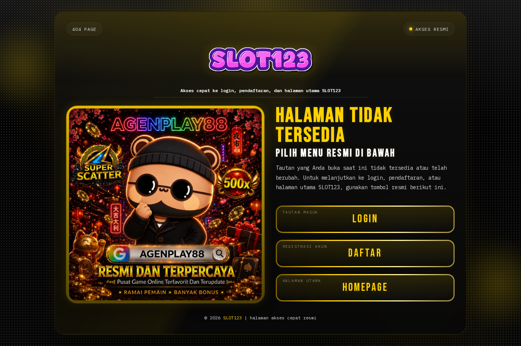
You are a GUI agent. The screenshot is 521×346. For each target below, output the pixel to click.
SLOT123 (232, 317)
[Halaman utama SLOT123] (260, 61)
